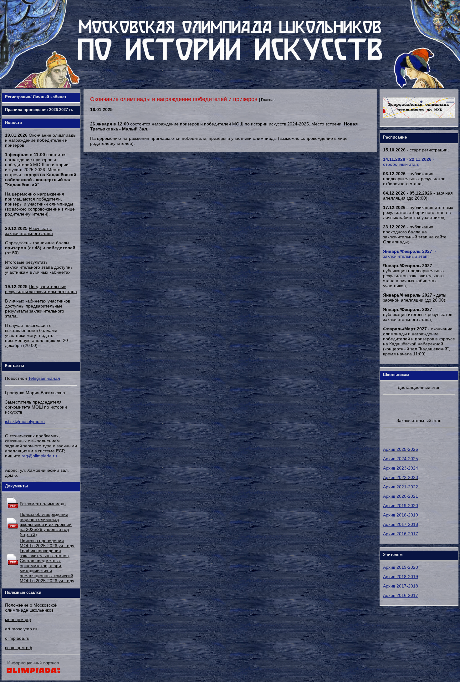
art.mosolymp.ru (21, 628)
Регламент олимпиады (43, 503)
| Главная (267, 100)
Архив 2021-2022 (400, 486)
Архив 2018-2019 (400, 514)
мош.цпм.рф (18, 619)
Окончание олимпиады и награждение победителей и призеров (40, 140)
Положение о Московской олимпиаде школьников (31, 608)
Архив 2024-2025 (400, 458)
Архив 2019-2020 (400, 505)
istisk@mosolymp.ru (25, 421)
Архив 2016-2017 (400, 533)
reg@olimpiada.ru (39, 455)
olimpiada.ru (17, 638)
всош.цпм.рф (18, 647)
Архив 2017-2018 (400, 524)
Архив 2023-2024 (400, 468)
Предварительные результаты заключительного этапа (41, 289)
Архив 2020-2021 (400, 496)
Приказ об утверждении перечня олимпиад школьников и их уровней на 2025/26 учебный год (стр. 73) (46, 524)
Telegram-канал (44, 378)
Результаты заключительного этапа (29, 231)
